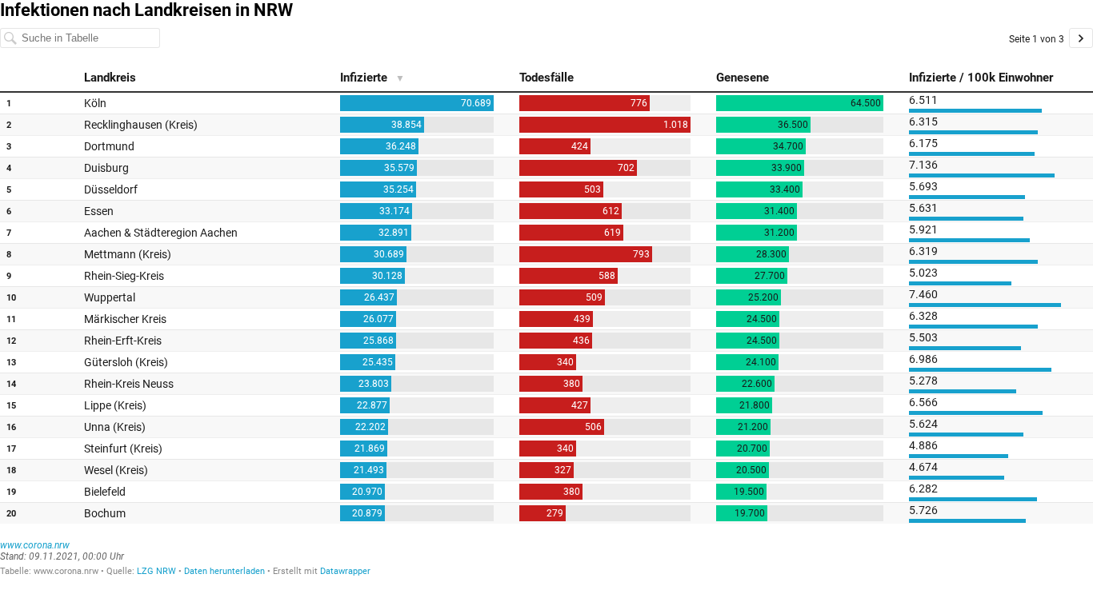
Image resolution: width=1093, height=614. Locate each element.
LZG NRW (156, 571)
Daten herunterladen (224, 571)
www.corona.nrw (35, 545)
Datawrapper (345, 571)
